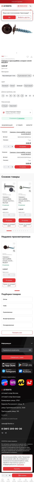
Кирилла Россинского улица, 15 (12, 404)
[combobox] (14, 10)
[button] (30, 10)
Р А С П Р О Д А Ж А (17, 1)
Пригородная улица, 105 (10, 411)
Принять (17, 469)
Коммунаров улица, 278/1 (10, 400)
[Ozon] (4, 382)
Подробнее (20, 464)
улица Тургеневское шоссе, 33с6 (13, 408)
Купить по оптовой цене (9, 225)
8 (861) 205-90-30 (11, 428)
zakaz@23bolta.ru (7, 423)
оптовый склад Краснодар (10, 397)
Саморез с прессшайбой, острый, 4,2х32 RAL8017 (7, 259)
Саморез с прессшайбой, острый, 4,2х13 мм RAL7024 (8, 199)
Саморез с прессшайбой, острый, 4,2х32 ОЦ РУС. (24, 199)
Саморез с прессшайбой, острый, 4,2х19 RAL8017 (20, 133)
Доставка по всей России (9, 418)
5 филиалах (20, 118)
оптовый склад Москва (9, 393)
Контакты (4, 415)
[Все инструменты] (29, 382)
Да (9, 17)
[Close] (30, 13)
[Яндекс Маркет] (21, 382)
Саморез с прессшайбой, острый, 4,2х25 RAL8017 (20, 153)
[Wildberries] (13, 382)
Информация (6, 343)
